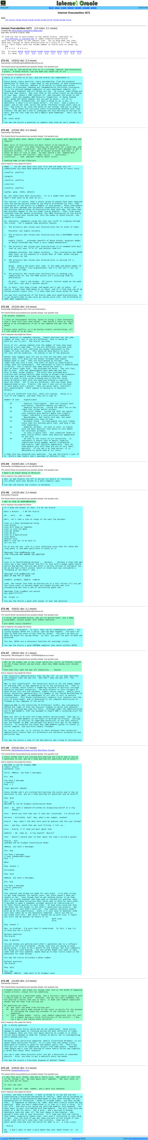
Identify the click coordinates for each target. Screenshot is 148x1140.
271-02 (18, 20)
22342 (27, 52)
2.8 (72, 54)
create (63, 8)
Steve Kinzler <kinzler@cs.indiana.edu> (27, 31)
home (51, 8)
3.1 (53, 54)
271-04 (30, 20)
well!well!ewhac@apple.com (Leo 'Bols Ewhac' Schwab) (33, 750)
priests (94, 8)
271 (6, 20)
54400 (40, 52)
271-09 (62, 20)
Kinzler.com (76, 1138)
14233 (46, 52)
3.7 (66, 54)
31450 (72, 52)
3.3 (20, 54)
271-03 (24, 20)
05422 (59, 52)
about (57, 8)
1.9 (40, 54)
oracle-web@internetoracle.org (137, 1138)
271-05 (37, 20)
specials (86, 8)
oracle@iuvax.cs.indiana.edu (19, 39)
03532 (20, 52)
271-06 (43, 20)
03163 (66, 52)
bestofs (78, 8)
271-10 (68, 20)
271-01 (12, 20)
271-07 (49, 20)
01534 (33, 52)
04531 (53, 52)
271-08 (56, 20)
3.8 (33, 54)
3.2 (27, 54)
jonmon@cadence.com (20, 1070)
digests (71, 8)
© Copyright (4, 1138)
